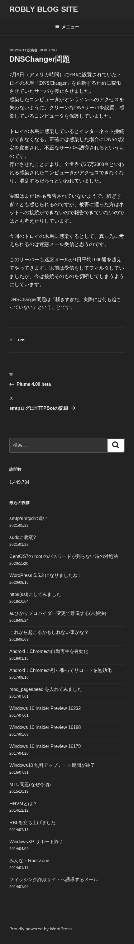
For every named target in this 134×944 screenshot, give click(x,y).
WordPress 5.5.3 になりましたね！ (45, 575)
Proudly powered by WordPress (40, 928)
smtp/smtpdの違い (28, 518)
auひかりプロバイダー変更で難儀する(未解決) (57, 613)
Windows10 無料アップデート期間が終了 (52, 765)
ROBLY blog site (43, 9)
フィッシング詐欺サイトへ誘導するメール (53, 879)
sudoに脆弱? (22, 537)
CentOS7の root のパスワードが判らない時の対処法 (63, 556)
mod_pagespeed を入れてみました (45, 689)
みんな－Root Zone (29, 860)
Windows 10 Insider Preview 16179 (45, 746)
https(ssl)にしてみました (35, 594)
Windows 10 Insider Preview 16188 (45, 727)
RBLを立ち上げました (32, 822)
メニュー (70, 26)
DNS (21, 340)
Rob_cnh (48, 50)
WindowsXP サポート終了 (36, 841)
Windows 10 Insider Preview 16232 (45, 708)
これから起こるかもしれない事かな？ (49, 632)
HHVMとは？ (23, 803)
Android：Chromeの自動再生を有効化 (48, 651)
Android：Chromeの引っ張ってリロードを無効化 (60, 670)
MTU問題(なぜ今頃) (30, 784)
